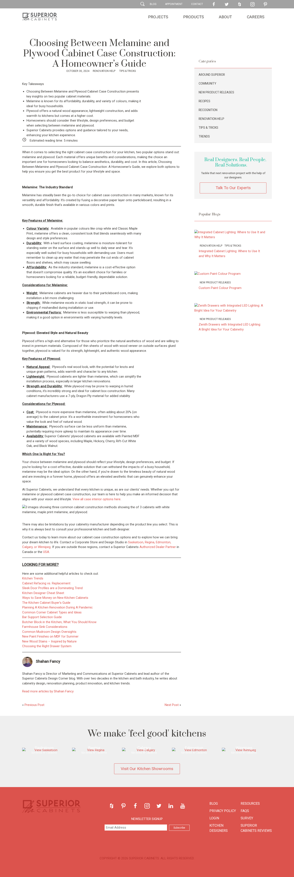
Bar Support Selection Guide (42, 617)
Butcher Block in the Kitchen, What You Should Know (59, 622)
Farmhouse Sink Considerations (44, 627)
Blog (153, 4)
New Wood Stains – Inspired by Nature (49, 641)
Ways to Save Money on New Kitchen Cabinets (55, 598)
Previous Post (34, 705)
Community (207, 83)
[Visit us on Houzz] (239, 4)
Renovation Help (103, 71)
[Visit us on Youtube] (182, 806)
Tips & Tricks (127, 71)
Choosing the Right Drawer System (46, 646)
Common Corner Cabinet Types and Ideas (52, 612)
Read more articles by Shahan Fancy (48, 691)
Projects (158, 16)
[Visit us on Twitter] (226, 4)
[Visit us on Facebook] (214, 4)
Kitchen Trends (32, 578)
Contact (197, 4)
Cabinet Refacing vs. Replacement (46, 583)
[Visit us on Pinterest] (265, 4)
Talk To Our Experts (233, 187)
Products (193, 16)
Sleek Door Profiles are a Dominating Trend (52, 588)
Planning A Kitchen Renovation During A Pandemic (57, 607)
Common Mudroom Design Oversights (49, 632)
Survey (247, 818)
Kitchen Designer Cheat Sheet (43, 593)
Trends (204, 136)
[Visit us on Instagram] (252, 4)
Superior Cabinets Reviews (256, 828)
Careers (255, 16)
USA (46, 552)
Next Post (172, 705)
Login (214, 818)
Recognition (208, 110)
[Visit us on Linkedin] (170, 806)
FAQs (245, 811)
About (225, 16)
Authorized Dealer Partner (157, 547)
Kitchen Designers (218, 828)
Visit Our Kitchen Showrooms (147, 768)
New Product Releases (216, 92)
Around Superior (212, 74)
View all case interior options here (97, 499)
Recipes (204, 101)
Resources (250, 803)
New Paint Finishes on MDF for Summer (50, 636)
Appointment (174, 4)
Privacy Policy (222, 811)
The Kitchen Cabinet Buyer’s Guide (46, 603)
